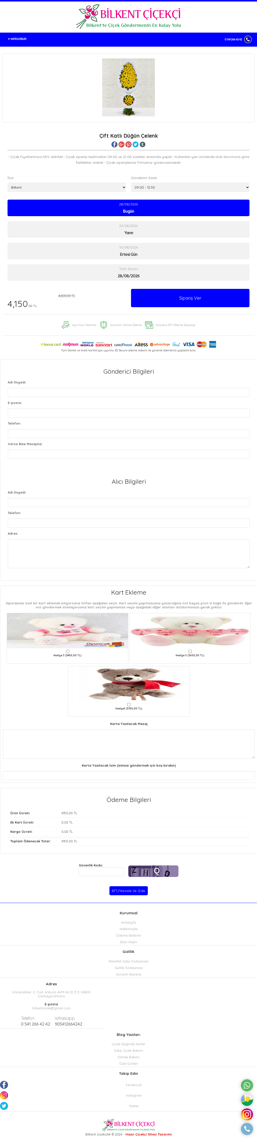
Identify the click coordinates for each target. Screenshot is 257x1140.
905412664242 (68, 1021)
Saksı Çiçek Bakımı (128, 1050)
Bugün (128, 211)
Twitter (134, 1106)
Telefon (27, 1018)
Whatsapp (65, 1018)
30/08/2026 (128, 251)
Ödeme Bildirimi (128, 935)
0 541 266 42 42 (233, 39)
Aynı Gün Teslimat (84, 325)
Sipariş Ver (190, 298)
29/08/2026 (128, 229)
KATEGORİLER (18, 39)
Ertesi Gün (128, 254)
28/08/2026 (128, 208)
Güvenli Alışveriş (128, 974)
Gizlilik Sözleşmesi (129, 968)
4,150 (41, 301)
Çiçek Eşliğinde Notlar (128, 1044)
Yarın (128, 232)
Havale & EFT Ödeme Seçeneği (176, 325)
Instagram (134, 1095)
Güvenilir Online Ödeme (126, 325)
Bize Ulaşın (128, 942)
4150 (64, 813)
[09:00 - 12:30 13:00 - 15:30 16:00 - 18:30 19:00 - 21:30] (190, 187)
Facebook (134, 1085)
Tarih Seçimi (128, 269)
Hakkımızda (129, 929)
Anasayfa (128, 922)
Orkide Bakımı (128, 1057)
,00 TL (43, 813)
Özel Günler (128, 1064)
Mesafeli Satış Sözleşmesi (128, 961)
